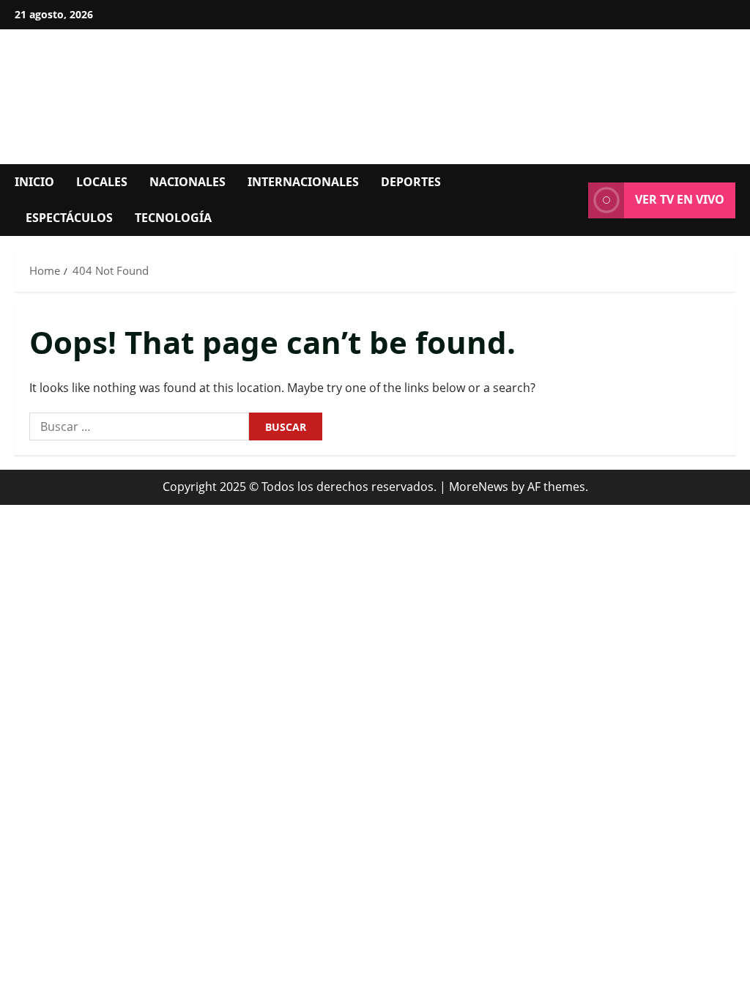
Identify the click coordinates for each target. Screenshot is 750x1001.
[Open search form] (572, 200)
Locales (101, 182)
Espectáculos (69, 218)
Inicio (34, 182)
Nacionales (187, 182)
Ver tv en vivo (679, 199)
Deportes (411, 182)
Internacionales (303, 182)
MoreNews (478, 487)
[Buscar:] (139, 426)
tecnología (173, 218)
